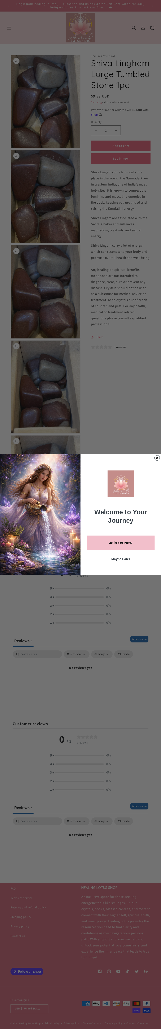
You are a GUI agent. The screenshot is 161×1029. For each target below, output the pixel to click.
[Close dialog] (157, 458)
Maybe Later (120, 559)
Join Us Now (120, 543)
